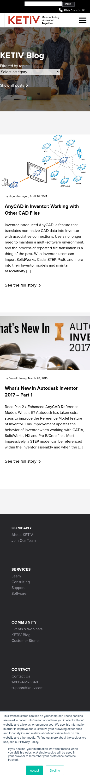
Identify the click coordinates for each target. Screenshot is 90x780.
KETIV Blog (21, 635)
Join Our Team (24, 540)
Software (19, 593)
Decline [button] (55, 770)
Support (18, 587)
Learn (16, 576)
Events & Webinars (27, 629)
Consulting (21, 582)
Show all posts (12, 85)
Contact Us (21, 676)
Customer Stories (26, 640)
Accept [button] (34, 770)
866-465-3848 (74, 10)
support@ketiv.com (27, 687)
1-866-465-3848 (25, 682)
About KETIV (22, 534)
